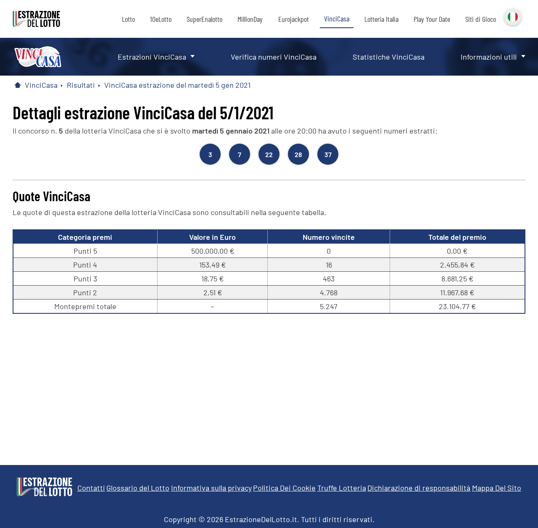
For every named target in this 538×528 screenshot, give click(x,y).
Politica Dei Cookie (284, 487)
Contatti (91, 487)
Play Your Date (432, 19)
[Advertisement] (269, 385)
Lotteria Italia (381, 19)
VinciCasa (336, 18)
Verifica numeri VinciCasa (273, 56)
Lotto (128, 19)
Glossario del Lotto (137, 487)
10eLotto (160, 19)
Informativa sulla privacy (211, 487)
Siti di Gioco (480, 19)
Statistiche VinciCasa (389, 56)
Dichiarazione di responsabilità (418, 487)
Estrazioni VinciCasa (152, 56)
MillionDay (250, 19)
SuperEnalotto (204, 19)
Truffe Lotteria (341, 487)
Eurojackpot (293, 19)
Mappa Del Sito (496, 487)
